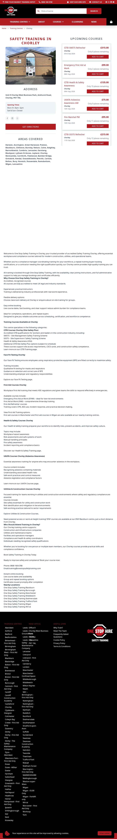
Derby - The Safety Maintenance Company (9, 745)
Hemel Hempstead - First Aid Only (11, 802)
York (25, 815)
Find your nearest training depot (20, 2)
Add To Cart (98, 56)
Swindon (26, 750)
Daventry (9, 728)
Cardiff (8, 692)
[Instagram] (108, 2)
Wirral (25, 802)
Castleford (9, 704)
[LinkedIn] (111, 2)
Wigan (25, 787)
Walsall (26, 763)
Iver (6, 814)
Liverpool (27, 654)
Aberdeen (9, 627)
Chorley (8, 707)
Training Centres (16, 28)
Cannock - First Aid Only (11, 687)
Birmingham (10, 646)
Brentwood (10, 670)
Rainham (26, 710)
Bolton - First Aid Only (11, 666)
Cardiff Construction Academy (9, 698)
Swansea (26, 738)
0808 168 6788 (46, 2)
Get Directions (31, 126)
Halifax (8, 789)
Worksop (27, 811)
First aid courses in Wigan (46, 415)
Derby (7, 732)
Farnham (9, 773)
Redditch (26, 713)
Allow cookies (105, 833)
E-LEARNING (77, 22)
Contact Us (97, 2)
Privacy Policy (59, 643)
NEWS (94, 22)
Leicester (27, 651)
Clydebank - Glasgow (9, 711)
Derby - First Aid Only (11, 736)
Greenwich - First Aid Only (12, 784)
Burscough (10, 683)
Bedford (8, 634)
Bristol (8, 674)
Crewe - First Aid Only (11, 724)
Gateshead (9, 777)
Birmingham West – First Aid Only (10, 652)
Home (4, 28)
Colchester (9, 716)
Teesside (26, 753)
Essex (7, 764)
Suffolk (26, 732)
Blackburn (9, 658)
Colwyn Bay (10, 719)
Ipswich (8, 807)
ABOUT (41, 22)
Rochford (27, 716)
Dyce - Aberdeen (8, 753)
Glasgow (9, 780)
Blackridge (9, 661)
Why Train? (58, 627)
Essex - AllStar (11, 767)
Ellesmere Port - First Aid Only (11, 759)
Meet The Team (60, 631)
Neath (25, 689)
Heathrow (9, 795)
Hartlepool (9, 792)
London (26, 667)
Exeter (8, 770)
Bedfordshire (10, 637)
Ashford (8, 631)
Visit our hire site (78, 2)
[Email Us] (113, 2)
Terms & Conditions (61, 646)
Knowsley (9, 820)
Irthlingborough (12, 810)
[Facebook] (106, 2)
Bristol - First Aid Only (11, 678)
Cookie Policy (59, 640)
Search (94, 11)
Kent (7, 817)
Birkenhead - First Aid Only (10, 641)
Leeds (25, 627)
